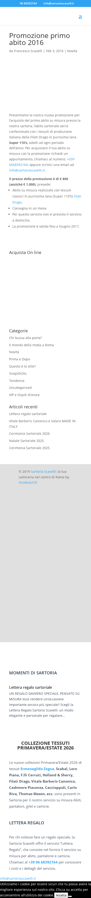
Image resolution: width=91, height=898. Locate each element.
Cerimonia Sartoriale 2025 (29, 448)
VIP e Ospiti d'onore (24, 395)
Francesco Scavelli (28, 51)
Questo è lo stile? (22, 366)
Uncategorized (20, 387)
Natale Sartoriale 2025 (26, 440)
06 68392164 (28, 3)
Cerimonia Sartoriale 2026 (29, 433)
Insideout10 (28, 482)
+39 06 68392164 (43, 862)
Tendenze (16, 380)
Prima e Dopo (19, 359)
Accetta (61, 895)
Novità (72, 51)
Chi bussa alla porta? (25, 338)
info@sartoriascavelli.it (27, 170)
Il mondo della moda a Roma (31, 345)
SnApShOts (18, 373)
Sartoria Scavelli (43, 471)
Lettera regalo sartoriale (28, 414)
